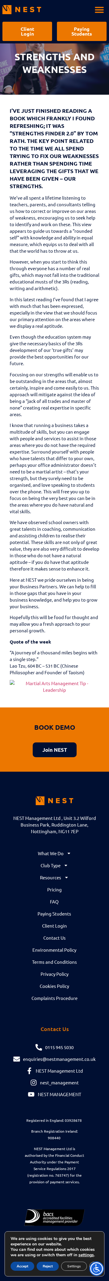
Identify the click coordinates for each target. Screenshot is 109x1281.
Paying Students (54, 913)
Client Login (54, 925)
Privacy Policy (54, 974)
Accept (22, 1266)
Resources (50, 877)
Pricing (54, 889)
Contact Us (54, 938)
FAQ (54, 901)
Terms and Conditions (54, 962)
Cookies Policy (54, 986)
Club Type (51, 865)
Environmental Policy (54, 950)
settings (86, 1255)
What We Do (51, 853)
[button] (99, 9)
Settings (74, 1266)
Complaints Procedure (54, 998)
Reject (48, 1266)
